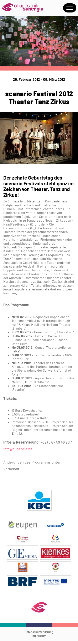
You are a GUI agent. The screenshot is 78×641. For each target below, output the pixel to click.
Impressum (39, 635)
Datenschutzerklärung (39, 632)
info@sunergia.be (17, 448)
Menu (69, 7)
